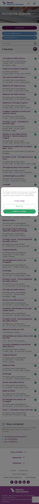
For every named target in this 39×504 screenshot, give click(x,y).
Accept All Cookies (19, 211)
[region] (19, 201)
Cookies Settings (19, 201)
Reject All (19, 206)
